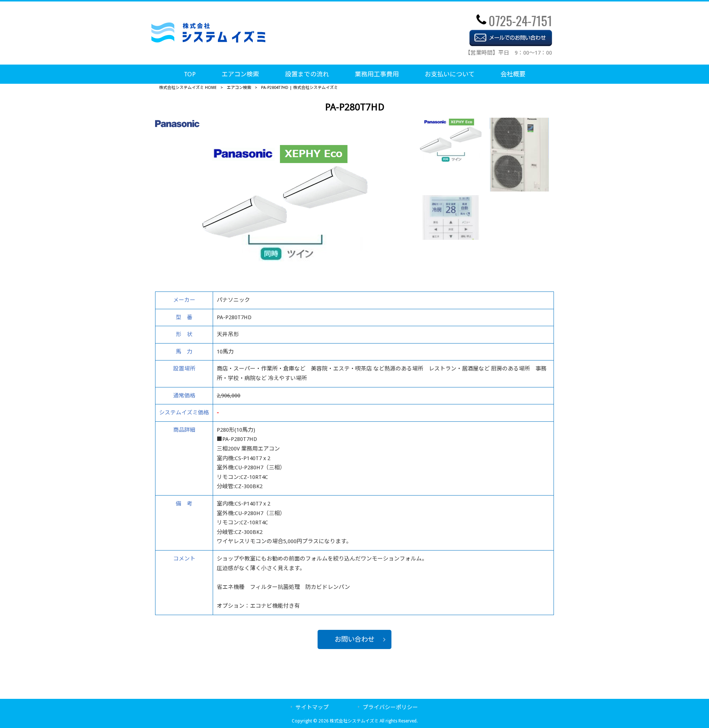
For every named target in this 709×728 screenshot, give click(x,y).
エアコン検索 (239, 87)
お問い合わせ (354, 639)
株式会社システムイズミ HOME (188, 87)
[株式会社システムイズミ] (208, 40)
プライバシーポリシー (390, 707)
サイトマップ (312, 707)
